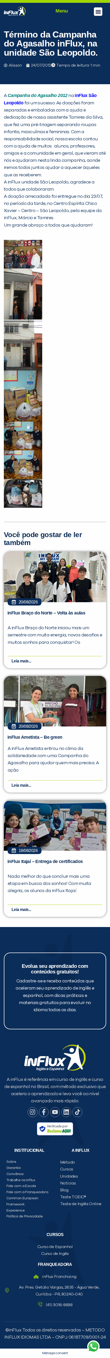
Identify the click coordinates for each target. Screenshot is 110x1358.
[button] (98, 11)
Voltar (30, 333)
